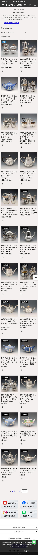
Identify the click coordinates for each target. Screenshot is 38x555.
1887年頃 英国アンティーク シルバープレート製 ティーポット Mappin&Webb (9, 285)
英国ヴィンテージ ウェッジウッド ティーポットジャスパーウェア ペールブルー (9, 361)
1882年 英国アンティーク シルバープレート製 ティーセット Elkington (28, 211)
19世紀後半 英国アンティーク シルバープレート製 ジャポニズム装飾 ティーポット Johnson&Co (9, 323)
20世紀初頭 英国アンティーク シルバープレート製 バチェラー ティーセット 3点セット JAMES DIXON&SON (28, 137)
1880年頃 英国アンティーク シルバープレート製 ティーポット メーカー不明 (28, 248)
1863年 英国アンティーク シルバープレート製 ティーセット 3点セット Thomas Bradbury (9, 398)
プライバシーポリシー (15, 551)
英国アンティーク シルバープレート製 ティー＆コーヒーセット (28, 98)
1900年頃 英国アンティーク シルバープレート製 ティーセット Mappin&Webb (9, 136)
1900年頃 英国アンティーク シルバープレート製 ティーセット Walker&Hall (9, 248)
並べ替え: (4, 32)
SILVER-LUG (14, 5)
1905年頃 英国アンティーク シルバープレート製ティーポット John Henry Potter (28, 398)
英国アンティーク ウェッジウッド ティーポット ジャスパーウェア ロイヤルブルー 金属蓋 (28, 361)
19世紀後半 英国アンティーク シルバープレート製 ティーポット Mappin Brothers (28, 175)
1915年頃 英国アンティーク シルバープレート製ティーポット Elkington (9, 175)
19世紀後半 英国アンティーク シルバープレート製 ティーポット (28, 471)
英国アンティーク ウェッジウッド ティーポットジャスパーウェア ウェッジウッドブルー (9, 99)
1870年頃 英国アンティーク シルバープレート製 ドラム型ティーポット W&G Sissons (28, 322)
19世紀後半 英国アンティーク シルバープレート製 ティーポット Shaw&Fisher (9, 472)
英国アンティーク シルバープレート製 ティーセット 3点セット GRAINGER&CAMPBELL (9, 212)
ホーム (15, 9)
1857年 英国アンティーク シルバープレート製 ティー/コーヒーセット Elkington (28, 285)
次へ (24, 491)
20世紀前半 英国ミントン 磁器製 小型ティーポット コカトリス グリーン (28, 435)
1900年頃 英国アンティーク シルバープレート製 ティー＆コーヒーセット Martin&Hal (28, 62)
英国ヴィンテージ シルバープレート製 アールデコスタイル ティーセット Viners (9, 62)
